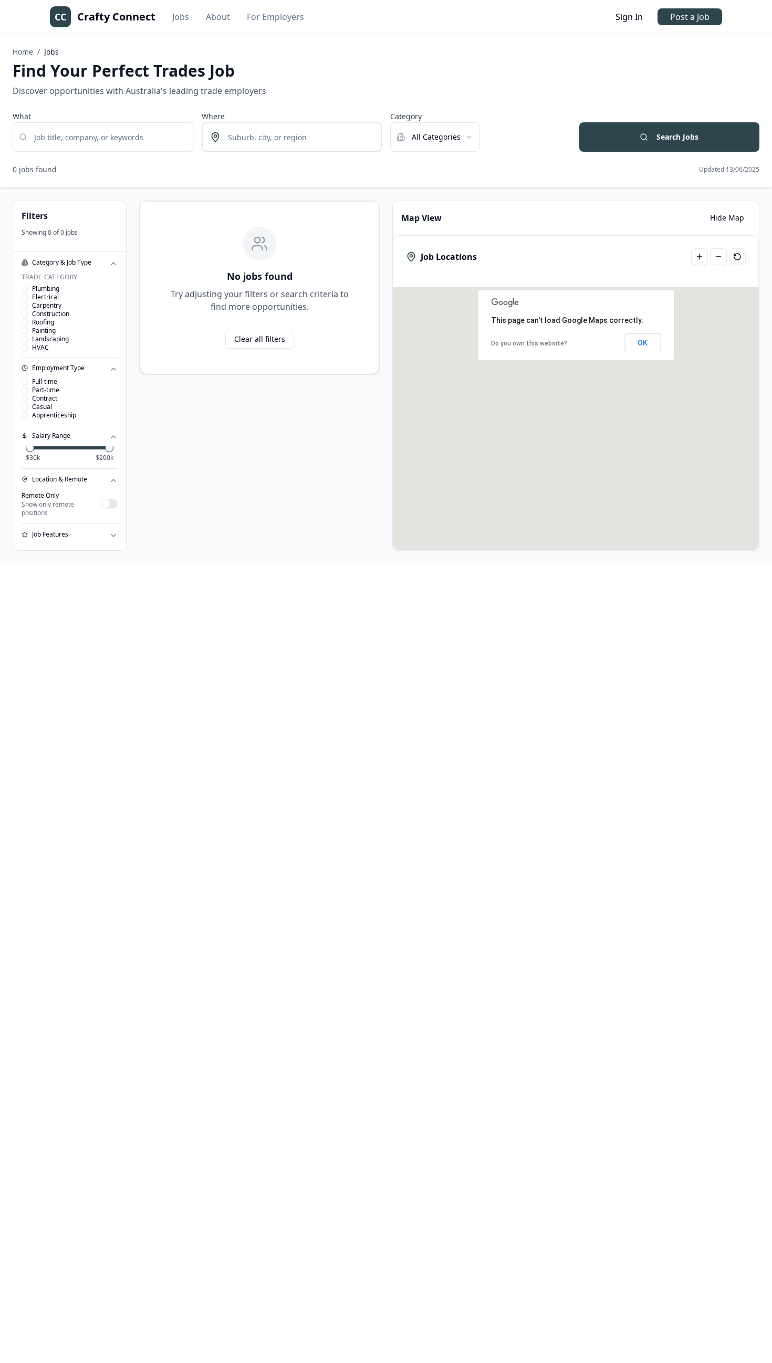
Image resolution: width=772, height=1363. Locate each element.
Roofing (43, 322)
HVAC (40, 347)
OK (643, 343)
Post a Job (690, 17)
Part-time (45, 390)
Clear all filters (259, 339)
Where (213, 116)
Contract (44, 398)
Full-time (44, 382)
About (218, 17)
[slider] (30, 448)
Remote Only (40, 495)
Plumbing (45, 289)
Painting (44, 331)
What (22, 116)
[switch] (109, 503)
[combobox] (435, 137)
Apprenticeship (54, 415)
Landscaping (50, 339)
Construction (50, 314)
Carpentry (46, 305)
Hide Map (727, 218)
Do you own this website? (529, 343)
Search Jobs (677, 137)
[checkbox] (25, 289)
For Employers (275, 17)
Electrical (45, 297)
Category (406, 116)
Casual (42, 407)
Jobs (180, 17)
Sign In (629, 17)
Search (591, 116)
